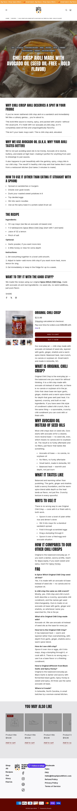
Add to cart (10, 743)
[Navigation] (6, 10)
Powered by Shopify (45, 808)
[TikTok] (23, 790)
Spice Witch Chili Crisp (33, 228)
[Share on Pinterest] (16, 298)
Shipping (39, 321)
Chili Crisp (48, 47)
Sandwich (37, 50)
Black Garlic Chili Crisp (31, 47)
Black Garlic (43, 561)
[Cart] (70, 10)
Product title (11, 735)
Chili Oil (55, 47)
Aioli (13, 47)
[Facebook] (23, 773)
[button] (7, 324)
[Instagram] (23, 779)
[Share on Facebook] (7, 298)
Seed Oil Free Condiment (48, 50)
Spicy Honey (54, 564)
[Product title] (15, 722)
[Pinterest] (23, 784)
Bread (41, 47)
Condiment (62, 47)
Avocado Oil (20, 47)
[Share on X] (11, 298)
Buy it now (53, 340)
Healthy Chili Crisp (27, 50)
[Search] (66, 10)
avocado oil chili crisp (45, 125)
